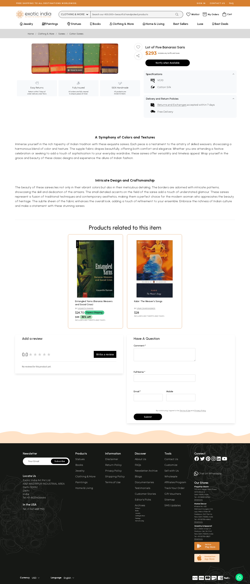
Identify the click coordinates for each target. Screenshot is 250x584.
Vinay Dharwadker (146, 308)
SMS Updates (172, 505)
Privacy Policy (200, 410)
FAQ (231, 3)
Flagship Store (201, 487)
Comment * (140, 345)
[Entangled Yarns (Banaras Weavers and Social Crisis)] (95, 296)
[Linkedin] (219, 459)
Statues (79, 459)
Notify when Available (168, 62)
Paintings (81, 482)
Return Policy (113, 465)
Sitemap (169, 499)
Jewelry (79, 470)
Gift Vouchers (172, 494)
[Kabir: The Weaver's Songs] (154, 296)
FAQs (138, 465)
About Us (140, 459)
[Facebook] (196, 459)
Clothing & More (46, 33)
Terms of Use (185, 410)
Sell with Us (171, 470)
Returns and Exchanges (171, 104)
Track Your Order (174, 488)
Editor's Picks (143, 499)
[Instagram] (214, 459)
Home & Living (84, 488)
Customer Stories (145, 494)
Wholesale (170, 476)
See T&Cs (42, 94)
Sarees (61, 33)
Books (79, 465)
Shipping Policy (115, 476)
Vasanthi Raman (85, 308)
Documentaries (144, 482)
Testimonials (142, 488)
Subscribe (59, 461)
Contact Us (171, 459)
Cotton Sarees (76, 33)
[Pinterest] (208, 459)
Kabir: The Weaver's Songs (148, 301)
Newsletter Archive (146, 470)
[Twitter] (202, 459)
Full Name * (139, 372)
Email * (137, 391)
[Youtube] (224, 459)
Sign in (201, 3)
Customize (170, 465)
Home (31, 33)
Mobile (169, 391)
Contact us (217, 3)
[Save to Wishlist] (138, 48)
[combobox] (131, 14)
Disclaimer (111, 459)
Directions (198, 500)
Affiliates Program (175, 482)
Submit (148, 416)
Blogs (138, 476)
